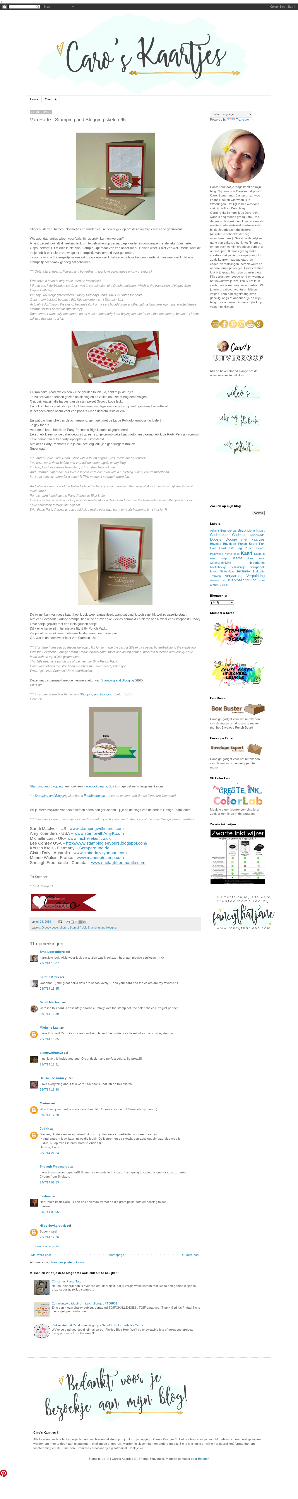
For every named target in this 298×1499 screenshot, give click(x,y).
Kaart (246, 553)
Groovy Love (50, 927)
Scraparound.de (94, 848)
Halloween (216, 553)
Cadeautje (240, 535)
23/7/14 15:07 (49, 963)
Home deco (232, 553)
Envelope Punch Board (240, 543)
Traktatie (259, 571)
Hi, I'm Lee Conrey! (54, 1078)
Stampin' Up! (78, 927)
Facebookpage (94, 795)
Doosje (215, 539)
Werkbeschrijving (242, 580)
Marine (45, 1103)
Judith (44, 1128)
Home (34, 99)
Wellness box (218, 580)
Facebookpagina (95, 786)
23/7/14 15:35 (49, 988)
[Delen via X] (76, 922)
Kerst (237, 558)
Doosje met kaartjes (245, 539)
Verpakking (256, 576)
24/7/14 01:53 (49, 1182)
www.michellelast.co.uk (89, 838)
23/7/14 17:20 (49, 1115)
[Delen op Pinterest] (84, 922)
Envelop (215, 543)
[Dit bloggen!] (72, 922)
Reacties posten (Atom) (67, 1262)
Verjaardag (233, 576)
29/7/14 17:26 (49, 1237)
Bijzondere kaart (251, 530)
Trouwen (215, 576)
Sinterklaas (227, 571)
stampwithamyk (51, 1052)
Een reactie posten (48, 1246)
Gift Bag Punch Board (247, 548)
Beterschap (228, 530)
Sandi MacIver (50, 1002)
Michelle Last (50, 1027)
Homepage (116, 1255)
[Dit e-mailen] (68, 922)
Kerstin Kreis (49, 977)
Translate (242, 119)
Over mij (51, 99)
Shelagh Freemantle (54, 1166)
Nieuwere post (41, 1255)
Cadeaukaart (220, 535)
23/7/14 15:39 (49, 1014)
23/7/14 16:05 (49, 1039)
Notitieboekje (218, 567)
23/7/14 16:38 (49, 1089)
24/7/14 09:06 (49, 1212)
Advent (214, 530)
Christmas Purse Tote (66, 1281)
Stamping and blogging (102, 927)
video (223, 585)
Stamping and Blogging (117, 680)
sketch (64, 927)
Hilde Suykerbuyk (53, 1225)
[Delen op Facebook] (80, 922)
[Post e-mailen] (60, 921)
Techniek (243, 571)
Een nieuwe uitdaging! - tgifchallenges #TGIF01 (84, 1303)
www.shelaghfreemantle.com (118, 862)
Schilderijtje (238, 567)
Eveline (45, 1196)
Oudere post (190, 1255)
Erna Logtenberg (52, 951)
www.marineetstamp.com (100, 857)
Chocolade (257, 535)
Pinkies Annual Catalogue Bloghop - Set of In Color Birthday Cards (97, 1325)
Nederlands (257, 562)
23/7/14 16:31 (49, 1064)
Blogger (203, 1458)
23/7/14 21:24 (49, 1153)
